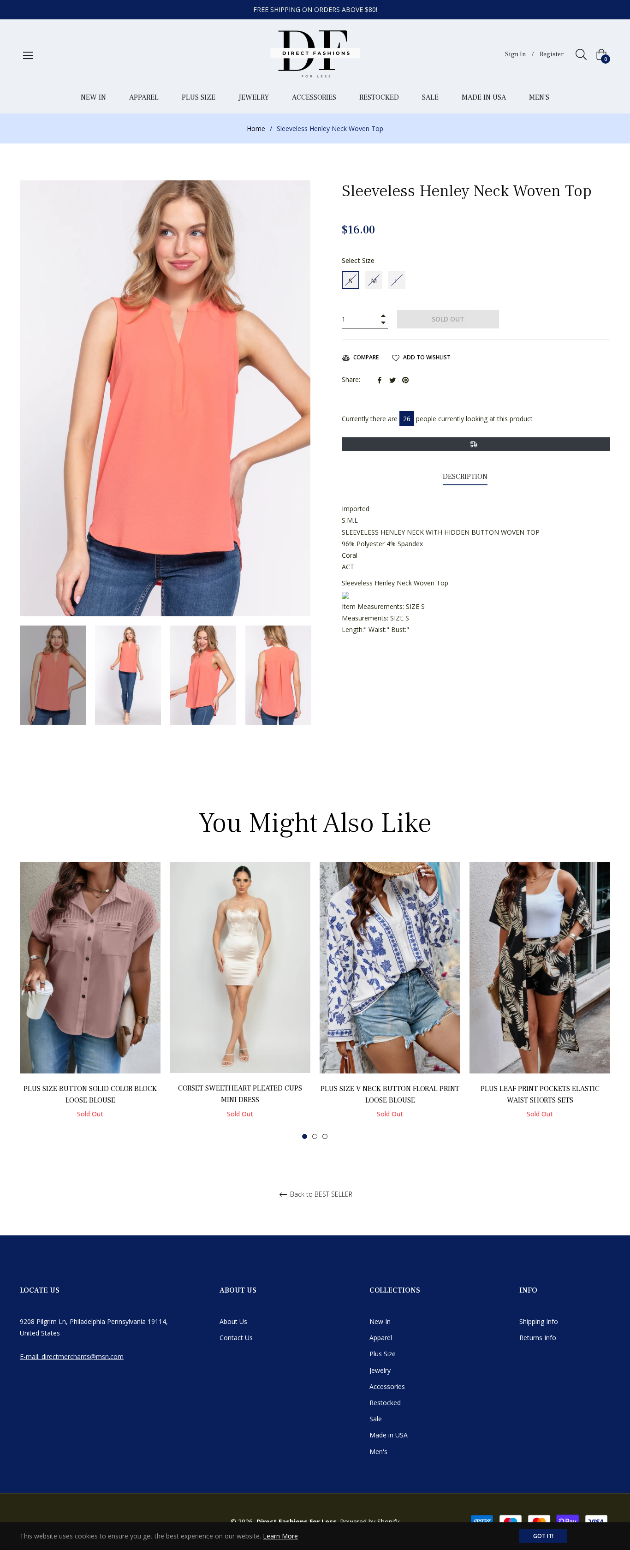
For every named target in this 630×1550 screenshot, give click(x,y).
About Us (233, 1321)
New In (380, 1321)
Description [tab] (465, 476)
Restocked (385, 1402)
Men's (378, 1451)
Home (256, 128)
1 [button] (304, 1136)
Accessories (387, 1386)
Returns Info (537, 1337)
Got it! (543, 1536)
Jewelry (380, 1370)
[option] (90, 1000)
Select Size (358, 260)
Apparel (380, 1337)
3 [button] (324, 1136)
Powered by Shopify (369, 1521)
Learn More (280, 1536)
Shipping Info (538, 1321)
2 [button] (314, 1136)
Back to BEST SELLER (320, 1194)
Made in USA (388, 1435)
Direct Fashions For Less (296, 1521)
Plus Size (382, 1353)
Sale (375, 1418)
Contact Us (236, 1337)
